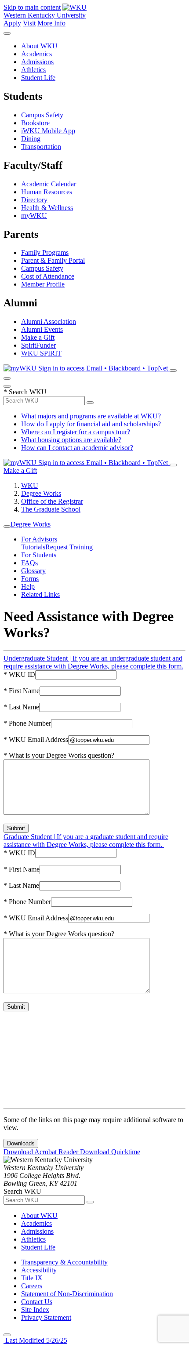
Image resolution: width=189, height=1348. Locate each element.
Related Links (40, 594)
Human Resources (46, 192)
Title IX (32, 1278)
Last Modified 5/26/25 (35, 1340)
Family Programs (45, 252)
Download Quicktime (110, 1151)
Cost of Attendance (47, 276)
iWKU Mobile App (48, 130)
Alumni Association (48, 321)
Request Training (69, 547)
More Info (51, 23)
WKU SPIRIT (41, 353)
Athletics (33, 69)
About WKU (39, 46)
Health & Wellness (47, 207)
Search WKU (25, 392)
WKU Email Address (36, 739)
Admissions (37, 61)
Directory (34, 199)
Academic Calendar (48, 184)
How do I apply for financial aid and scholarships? (91, 424)
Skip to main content (32, 7)
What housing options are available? (71, 439)
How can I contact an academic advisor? (77, 447)
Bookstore (35, 123)
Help (28, 586)
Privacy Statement (46, 1317)
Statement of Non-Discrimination (67, 1293)
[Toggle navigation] (7, 526)
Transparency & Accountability (64, 1262)
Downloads (21, 1143)
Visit (29, 23)
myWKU (34, 215)
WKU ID (19, 674)
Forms (30, 578)
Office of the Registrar (52, 501)
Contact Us (36, 1301)
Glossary (33, 570)
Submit (16, 828)
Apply (12, 23)
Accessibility (39, 1270)
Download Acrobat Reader (42, 1151)
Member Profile (43, 284)
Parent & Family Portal (53, 260)
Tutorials (33, 547)
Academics (36, 54)
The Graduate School (50, 509)
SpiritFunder (38, 345)
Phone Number (27, 723)
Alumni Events (42, 329)
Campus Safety (42, 115)
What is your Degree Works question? (59, 755)
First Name (22, 690)
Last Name (21, 707)
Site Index (35, 1309)
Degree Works (41, 493)
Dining (30, 138)
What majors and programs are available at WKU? (91, 416)
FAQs (29, 563)
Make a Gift (38, 337)
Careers (31, 1286)
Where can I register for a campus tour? (75, 432)
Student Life (38, 77)
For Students (38, 555)
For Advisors (39, 539)
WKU (29, 485)
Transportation (41, 146)
